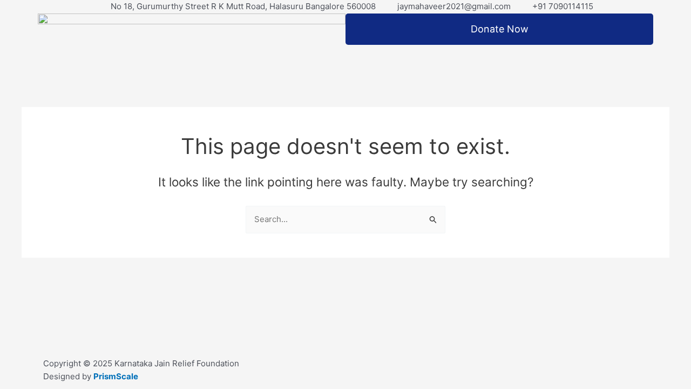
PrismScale (115, 376)
